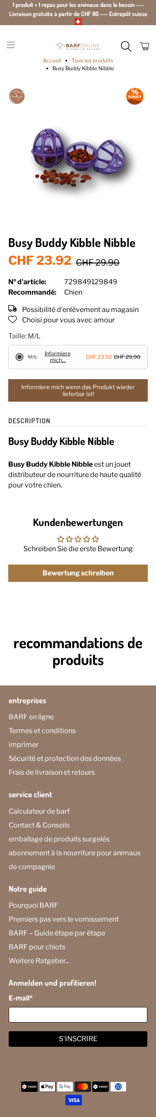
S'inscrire (78, 1039)
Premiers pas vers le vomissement (64, 919)
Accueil (52, 60)
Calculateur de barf (39, 811)
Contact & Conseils (39, 825)
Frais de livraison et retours (52, 772)
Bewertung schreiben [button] (78, 573)
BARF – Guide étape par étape (57, 933)
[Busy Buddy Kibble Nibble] (78, 157)
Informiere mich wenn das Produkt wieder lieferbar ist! (78, 390)
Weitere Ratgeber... (39, 961)
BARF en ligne (31, 717)
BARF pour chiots (37, 947)
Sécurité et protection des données (65, 758)
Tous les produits (92, 60)
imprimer (24, 744)
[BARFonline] (78, 46)
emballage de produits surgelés (59, 839)
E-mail (20, 998)
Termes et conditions (42, 731)
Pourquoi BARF (33, 905)
